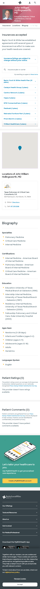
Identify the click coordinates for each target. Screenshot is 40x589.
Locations (16, 25)
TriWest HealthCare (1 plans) (15, 124)
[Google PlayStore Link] (22, 548)
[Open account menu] (29, 2)
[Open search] (35, 2)
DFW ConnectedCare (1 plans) (15, 103)
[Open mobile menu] (3, 2)
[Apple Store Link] (8, 548)
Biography (26, 25)
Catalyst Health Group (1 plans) (16, 87)
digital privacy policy (12, 572)
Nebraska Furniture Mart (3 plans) (17, 114)
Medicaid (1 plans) (11, 108)
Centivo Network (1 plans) (14, 93)
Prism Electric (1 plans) (13, 119)
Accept (20, 584)
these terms (34, 74)
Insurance (6, 25)
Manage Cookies (20, 579)
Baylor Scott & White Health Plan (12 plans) (18, 81)
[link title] (20, 2)
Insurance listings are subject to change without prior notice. (17, 59)
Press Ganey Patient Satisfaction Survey (23, 386)
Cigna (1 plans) (9, 98)
